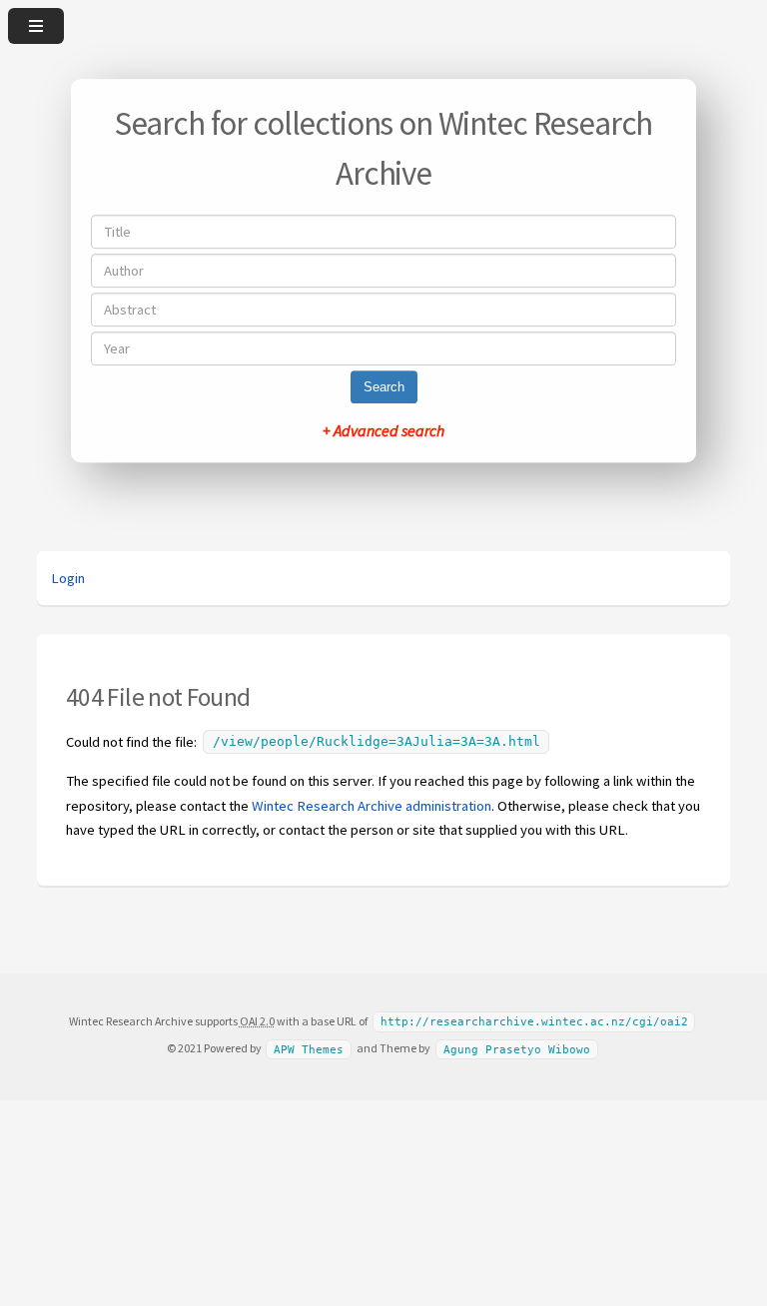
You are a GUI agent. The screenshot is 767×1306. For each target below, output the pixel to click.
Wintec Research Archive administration (371, 806)
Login (68, 578)
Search (384, 386)
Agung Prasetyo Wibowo (516, 1048)
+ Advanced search (383, 430)
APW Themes (309, 1048)
